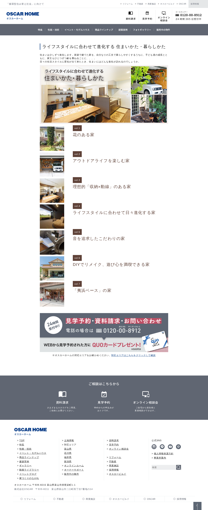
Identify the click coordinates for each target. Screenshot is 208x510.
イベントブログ (28, 474)
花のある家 (84, 135)
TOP (22, 440)
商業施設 (152, 4)
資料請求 (114, 440)
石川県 (68, 453)
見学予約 (114, 444)
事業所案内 (160, 457)
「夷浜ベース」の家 (92, 290)
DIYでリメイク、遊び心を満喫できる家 (111, 264)
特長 (40, 29)
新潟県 (68, 461)
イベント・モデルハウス (77, 29)
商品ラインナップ (104, 29)
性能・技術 (53, 29)
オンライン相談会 (119, 449)
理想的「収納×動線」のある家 (102, 186)
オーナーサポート (74, 469)
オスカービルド (167, 4)
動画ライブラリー (29, 469)
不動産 (140, 4)
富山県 (68, 449)
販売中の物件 (163, 29)
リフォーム (128, 4)
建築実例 (123, 29)
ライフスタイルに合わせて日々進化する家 (114, 212)
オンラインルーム (74, 465)
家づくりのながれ (29, 478)
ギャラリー (25, 465)
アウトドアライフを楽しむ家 (101, 160)
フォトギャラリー (142, 29)
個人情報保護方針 (164, 453)
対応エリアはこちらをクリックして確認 (133, 355)
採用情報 (195, 4)
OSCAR (182, 4)
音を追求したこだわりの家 (99, 238)
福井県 (68, 457)
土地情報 (69, 440)
